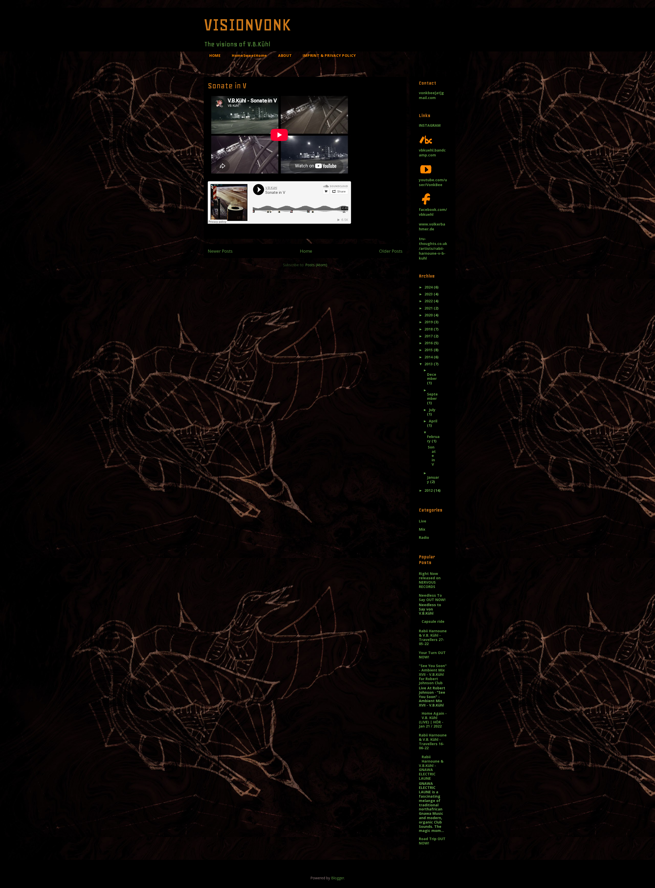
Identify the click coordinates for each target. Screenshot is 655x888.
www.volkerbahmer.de (432, 226)
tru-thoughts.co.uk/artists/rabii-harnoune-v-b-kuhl (433, 248)
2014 (429, 357)
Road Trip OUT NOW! (432, 841)
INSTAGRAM (430, 125)
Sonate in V (227, 85)
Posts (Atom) (316, 264)
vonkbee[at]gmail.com (431, 95)
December (432, 376)
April (433, 421)
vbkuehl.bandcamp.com (432, 152)
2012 (429, 490)
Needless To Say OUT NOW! (432, 597)
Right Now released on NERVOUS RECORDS (430, 580)
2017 (429, 336)
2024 (429, 287)
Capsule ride (433, 621)
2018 (429, 329)
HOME (215, 55)
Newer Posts (220, 251)
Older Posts (390, 251)
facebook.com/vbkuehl (433, 212)
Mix (422, 529)
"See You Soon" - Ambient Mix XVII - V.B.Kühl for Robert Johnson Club (433, 674)
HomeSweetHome (249, 55)
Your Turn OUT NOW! (432, 654)
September (432, 396)
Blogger (337, 877)
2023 (429, 294)
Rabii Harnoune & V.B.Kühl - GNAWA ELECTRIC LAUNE (431, 767)
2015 (429, 349)
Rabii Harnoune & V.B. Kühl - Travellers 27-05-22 (433, 637)
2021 (429, 308)
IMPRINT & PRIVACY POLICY (329, 55)
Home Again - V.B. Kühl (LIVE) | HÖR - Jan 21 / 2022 (433, 720)
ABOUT (285, 55)
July (432, 409)
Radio (424, 537)
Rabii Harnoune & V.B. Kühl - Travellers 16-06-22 (433, 741)
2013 (429, 363)
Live (422, 521)
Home (306, 251)
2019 (429, 321)
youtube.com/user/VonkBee (433, 182)
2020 (429, 315)
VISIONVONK (247, 24)
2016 (429, 342)
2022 (429, 300)
